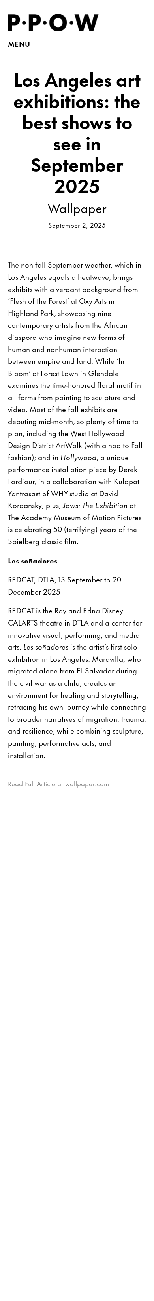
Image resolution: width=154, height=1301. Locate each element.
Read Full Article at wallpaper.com (58, 783)
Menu (19, 43)
